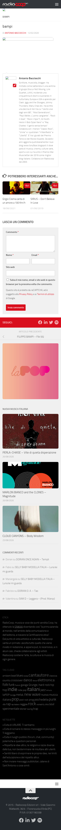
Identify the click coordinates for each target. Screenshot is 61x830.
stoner (23, 708)
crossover (17, 680)
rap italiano (15, 704)
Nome (10, 255)
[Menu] (57, 4)
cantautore (39, 675)
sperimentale (11, 709)
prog (31, 699)
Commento (12, 232)
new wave (32, 694)
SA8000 (19, 626)
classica (53, 675)
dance (27, 680)
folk (5, 685)
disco (35, 680)
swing (30, 709)
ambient (7, 675)
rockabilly (40, 704)
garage (24, 685)
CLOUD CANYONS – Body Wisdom (23, 536)
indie (12, 689)
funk (12, 685)
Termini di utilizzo (45, 294)
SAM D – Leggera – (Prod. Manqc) (37, 598)
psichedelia (41, 699)
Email (35, 255)
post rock (23, 699)
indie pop (22, 690)
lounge (13, 695)
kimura (49, 690)
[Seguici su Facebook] (40, 322)
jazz (43, 690)
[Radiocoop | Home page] (19, 4)
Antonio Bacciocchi (15, 33)
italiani (33, 689)
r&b (4, 704)
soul (51, 704)
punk (52, 699)
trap (35, 708)
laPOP (6, 694)
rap (8, 704)
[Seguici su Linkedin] (46, 322)
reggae (24, 704)
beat (13, 675)
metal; (20, 694)
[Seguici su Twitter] (51, 322)
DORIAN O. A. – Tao (27, 590)
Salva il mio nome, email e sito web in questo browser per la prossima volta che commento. (30, 282)
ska (47, 704)
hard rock (44, 685)
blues (19, 675)
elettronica (46, 680)
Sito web (10, 267)
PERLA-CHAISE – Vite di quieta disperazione (29, 452)
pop (15, 699)
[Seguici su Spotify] (56, 322)
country (7, 680)
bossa (26, 676)
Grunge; (33, 685)
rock (32, 703)
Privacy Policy (26, 294)
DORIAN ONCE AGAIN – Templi (32, 559)
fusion (17, 685)
